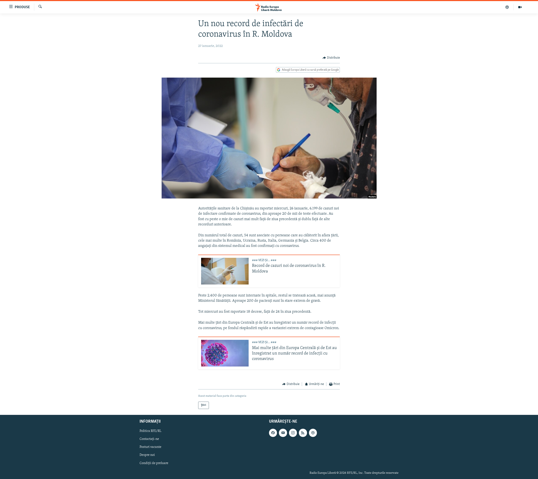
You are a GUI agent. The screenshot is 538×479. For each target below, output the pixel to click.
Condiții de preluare (154, 463)
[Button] (331, 58)
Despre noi (147, 455)
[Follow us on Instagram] (293, 433)
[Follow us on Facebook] (273, 433)
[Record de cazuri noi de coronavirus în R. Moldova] (225, 271)
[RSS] (303, 433)
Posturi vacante (150, 447)
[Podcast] (507, 7)
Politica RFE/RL (150, 431)
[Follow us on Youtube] (283, 433)
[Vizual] (520, 7)
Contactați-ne (149, 439)
